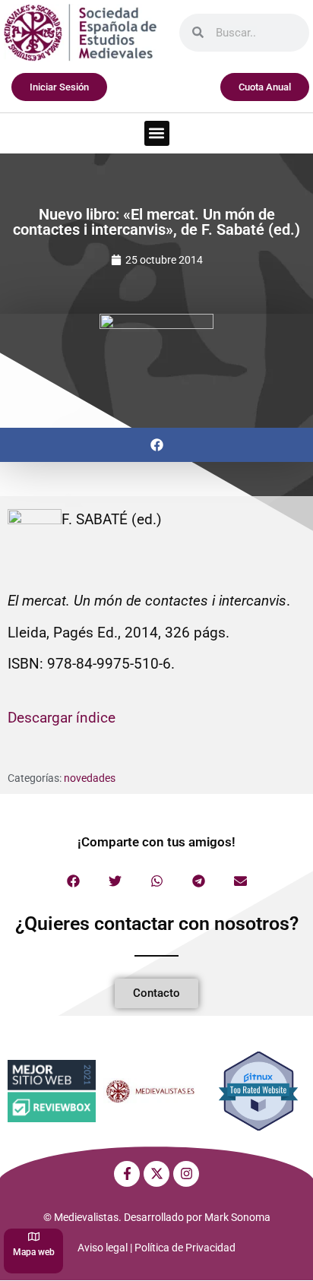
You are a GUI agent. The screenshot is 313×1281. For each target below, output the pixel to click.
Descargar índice (61, 717)
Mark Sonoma (237, 1217)
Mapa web (34, 1252)
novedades (89, 778)
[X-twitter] (156, 1174)
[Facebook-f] (127, 1174)
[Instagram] (186, 1174)
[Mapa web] (34, 1236)
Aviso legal (102, 1247)
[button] (156, 133)
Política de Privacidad (185, 1247)
